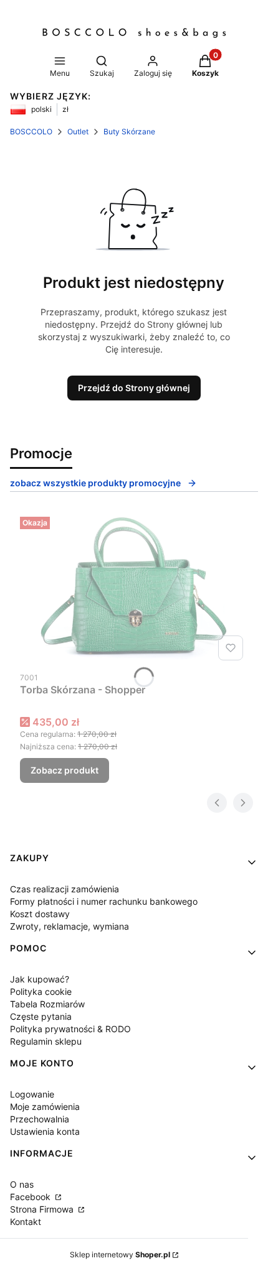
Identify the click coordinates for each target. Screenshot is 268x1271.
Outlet (78, 131)
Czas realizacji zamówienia (64, 889)
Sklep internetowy (120, 1254)
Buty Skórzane (129, 131)
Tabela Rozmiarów (47, 1004)
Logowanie (32, 1094)
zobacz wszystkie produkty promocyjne (95, 483)
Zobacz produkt (64, 770)
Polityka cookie (41, 991)
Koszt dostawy (40, 913)
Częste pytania (41, 1016)
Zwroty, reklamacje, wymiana (69, 926)
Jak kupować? (39, 979)
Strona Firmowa (43, 1209)
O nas (22, 1184)
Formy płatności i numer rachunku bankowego (104, 901)
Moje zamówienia (45, 1106)
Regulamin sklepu (46, 1041)
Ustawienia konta (45, 1131)
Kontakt (25, 1221)
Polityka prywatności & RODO (70, 1029)
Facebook (31, 1196)
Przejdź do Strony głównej (134, 387)
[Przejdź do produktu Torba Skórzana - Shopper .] (134, 588)
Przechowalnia (39, 1119)
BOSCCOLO (31, 131)
